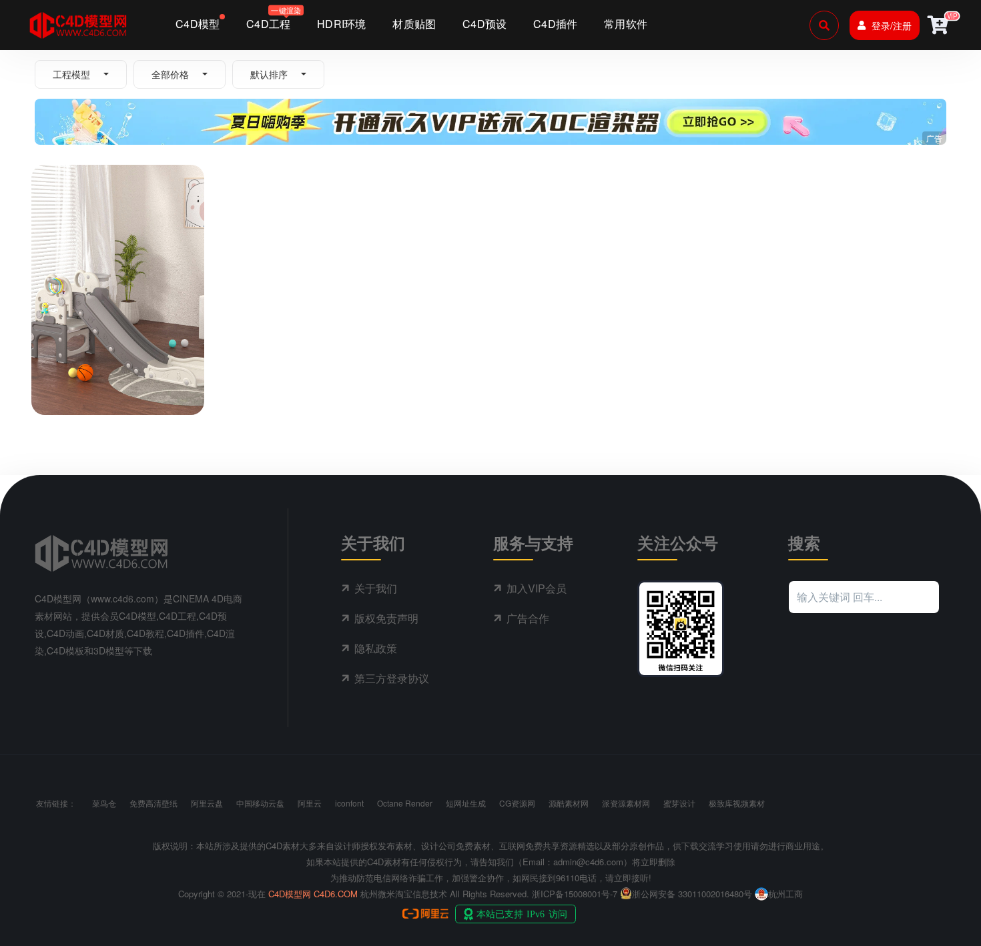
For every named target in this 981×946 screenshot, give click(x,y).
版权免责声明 (386, 618)
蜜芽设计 (679, 803)
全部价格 (170, 74)
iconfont (349, 803)
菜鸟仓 (104, 803)
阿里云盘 (207, 803)
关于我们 (375, 588)
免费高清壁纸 (153, 803)
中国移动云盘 (260, 803)
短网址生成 (466, 803)
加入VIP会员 (537, 588)
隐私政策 (375, 648)
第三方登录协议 (391, 678)
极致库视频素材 (737, 803)
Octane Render (404, 803)
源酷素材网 (569, 803)
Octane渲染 (110, 362)
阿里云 (310, 803)
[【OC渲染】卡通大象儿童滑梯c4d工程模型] (117, 249)
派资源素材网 (626, 803)
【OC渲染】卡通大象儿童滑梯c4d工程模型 (111, 387)
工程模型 (71, 74)
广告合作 (528, 618)
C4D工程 (61, 362)
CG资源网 (517, 803)
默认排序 (269, 74)
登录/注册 (892, 25)
